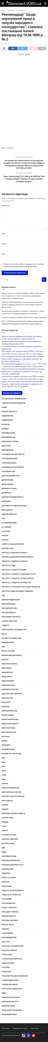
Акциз (4, 407)
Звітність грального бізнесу (14, 552)
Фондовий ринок (9, 1014)
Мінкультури (7, 698)
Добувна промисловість (13, 497)
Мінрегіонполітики (10, 719)
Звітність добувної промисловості (17, 557)
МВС (3, 646)
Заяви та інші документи (13, 544)
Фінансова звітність (11, 997)
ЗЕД (3, 595)
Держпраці (6, 493)
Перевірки (6, 873)
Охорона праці (8, 843)
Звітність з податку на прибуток (16, 582)
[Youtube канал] (33, 1035)
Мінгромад (6, 668)
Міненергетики (8, 685)
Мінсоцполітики (9, 732)
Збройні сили (8, 548)
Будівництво (7, 416)
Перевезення (7, 869)
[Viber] (23, 1035)
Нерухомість (7, 800)
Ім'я (4, 233)
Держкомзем (7, 484)
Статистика (7, 954)
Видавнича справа (10, 441)
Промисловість (9, 916)
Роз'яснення (7, 933)
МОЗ (3, 758)
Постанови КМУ (9, 903)
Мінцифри (6, 745)
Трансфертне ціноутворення (14, 976)
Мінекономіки (8, 681)
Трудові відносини (10, 980)
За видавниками (9, 522)
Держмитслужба (9, 488)
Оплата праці (7, 817)
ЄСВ (3, 518)
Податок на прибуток (11, 894)
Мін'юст (5, 659)
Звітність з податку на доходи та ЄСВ (18, 574)
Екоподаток (7, 510)
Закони (5, 535)
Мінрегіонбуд (7, 715)
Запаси (5, 540)
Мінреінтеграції (8, 728)
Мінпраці (5, 706)
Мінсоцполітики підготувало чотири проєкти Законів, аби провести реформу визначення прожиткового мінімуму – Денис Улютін (22, 304)
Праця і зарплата (9, 907)
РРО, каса (6, 941)
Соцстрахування (9, 950)
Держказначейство (10, 475)
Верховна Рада (8, 433)
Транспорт (6, 971)
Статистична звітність (12, 959)
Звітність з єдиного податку (15, 561)
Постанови (7, 899)
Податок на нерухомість (13, 890)
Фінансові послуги (10, 1001)
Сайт (3, 254)
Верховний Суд (8, 437)
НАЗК (4, 779)
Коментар (6, 205)
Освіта (5, 830)
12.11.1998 (5, 44)
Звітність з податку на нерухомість (18, 578)
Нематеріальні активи (11, 792)
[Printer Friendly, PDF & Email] (24, 54)
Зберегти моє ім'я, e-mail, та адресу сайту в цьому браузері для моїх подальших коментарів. (24, 265)
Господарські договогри (13, 454)
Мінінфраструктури (10, 689)
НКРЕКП (5, 805)
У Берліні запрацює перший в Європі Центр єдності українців (24, 317)
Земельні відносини (11, 599)
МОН (3, 762)
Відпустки (6, 446)
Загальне (6, 531)
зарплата (10, 148)
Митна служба (8, 651)
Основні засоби (9, 835)
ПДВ (3, 847)
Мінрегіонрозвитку (10, 723)
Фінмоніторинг (8, 1006)
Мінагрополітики (9, 664)
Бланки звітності (9, 411)
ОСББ (4, 826)
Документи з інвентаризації (14, 505)
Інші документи (20, 10)
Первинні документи (11, 860)
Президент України (10, 912)
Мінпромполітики (9, 711)
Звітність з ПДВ (8, 565)
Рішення (5, 929)
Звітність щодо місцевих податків (17, 591)
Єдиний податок (9, 514)
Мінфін (4, 741)
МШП (4, 770)
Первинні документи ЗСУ (13, 865)
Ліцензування (8, 642)
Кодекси (5, 625)
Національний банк (10, 788)
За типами (10, 10)
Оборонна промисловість (13, 813)
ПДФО (4, 852)
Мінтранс (6, 736)
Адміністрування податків (13, 403)
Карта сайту (35, 1028)
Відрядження (7, 450)
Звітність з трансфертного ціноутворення (21, 587)
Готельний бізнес (10, 458)
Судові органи (8, 963)
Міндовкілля (7, 672)
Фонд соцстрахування (12, 1010)
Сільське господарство (12, 946)
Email (4, 244)
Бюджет (5, 428)
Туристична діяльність (12, 988)
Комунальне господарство (14, 629)
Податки (5, 882)
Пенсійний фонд (9, 856)
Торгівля (6, 967)
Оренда (5, 822)
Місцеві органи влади (11, 753)
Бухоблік (6, 424)
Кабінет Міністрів (9, 621)
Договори (6, 501)
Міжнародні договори (11, 655)
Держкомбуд (7, 480)
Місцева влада (8, 749)
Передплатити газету (20, 1028)
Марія (4, 336)
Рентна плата (8, 924)
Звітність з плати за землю (14, 570)
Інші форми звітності (11, 617)
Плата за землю (9, 877)
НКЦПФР (5, 809)
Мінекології (7, 676)
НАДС (4, 775)
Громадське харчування (13, 467)
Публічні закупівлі (10, 920)
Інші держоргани (9, 608)
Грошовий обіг (8, 471)
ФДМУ (4, 993)
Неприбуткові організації (13, 796)
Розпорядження (9, 937)
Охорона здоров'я (10, 839)
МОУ (3, 766)
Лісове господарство (11, 638)
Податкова (6, 886)
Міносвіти (6, 702)
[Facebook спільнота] (28, 1035)
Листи (4, 634)
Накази (5, 783)
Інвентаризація (8, 604)
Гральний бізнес (9, 463)
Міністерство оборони (12, 693)
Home (3, 10)
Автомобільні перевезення (14, 398)
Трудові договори (10, 984)
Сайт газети (6, 1028)
